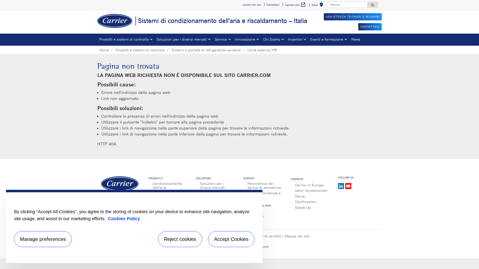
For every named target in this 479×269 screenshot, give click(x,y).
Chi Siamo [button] (271, 39)
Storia (300, 196)
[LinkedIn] (341, 185)
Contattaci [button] (273, 4)
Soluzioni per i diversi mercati (212, 185)
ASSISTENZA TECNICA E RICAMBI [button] (353, 16)
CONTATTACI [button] (370, 26)
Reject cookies (180, 239)
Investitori (255, 216)
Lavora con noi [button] (251, 4)
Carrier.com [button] (295, 4)
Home (104, 50)
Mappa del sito (297, 236)
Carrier (297, 179)
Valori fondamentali (311, 190)
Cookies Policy (124, 218)
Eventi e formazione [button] (326, 39)
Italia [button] (318, 5)
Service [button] (221, 39)
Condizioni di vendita (263, 236)
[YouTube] (348, 185)
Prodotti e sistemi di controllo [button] (124, 39)
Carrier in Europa (309, 185)
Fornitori (254, 211)
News (355, 39)
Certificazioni (306, 202)
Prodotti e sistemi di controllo (140, 50)
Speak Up (303, 207)
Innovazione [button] (245, 39)
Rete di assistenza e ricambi (264, 195)
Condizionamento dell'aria (167, 185)
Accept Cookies (231, 239)
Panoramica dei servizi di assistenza (264, 185)
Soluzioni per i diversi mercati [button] (182, 39)
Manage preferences (43, 239)
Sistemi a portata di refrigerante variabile (206, 50)
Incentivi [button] (295, 39)
